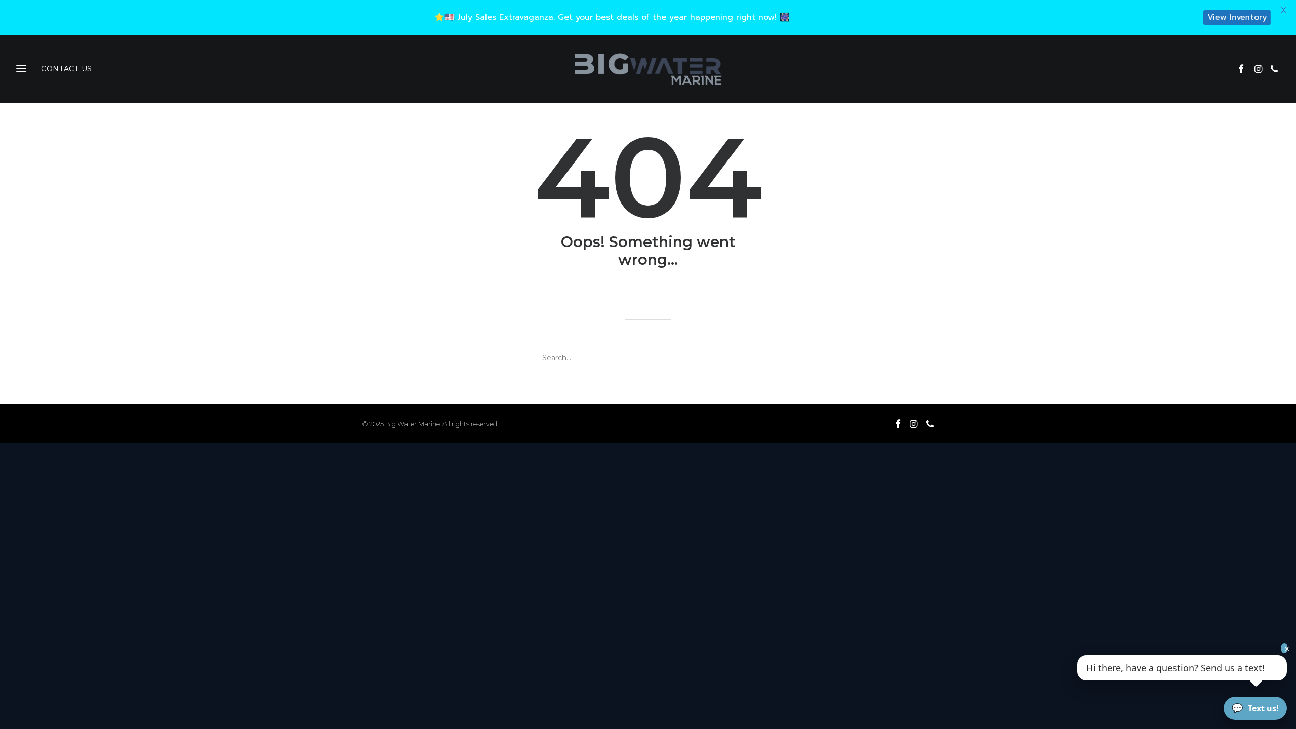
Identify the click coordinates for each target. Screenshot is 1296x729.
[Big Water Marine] (648, 69)
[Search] (648, 358)
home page (731, 294)
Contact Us (66, 68)
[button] (1244, 69)
